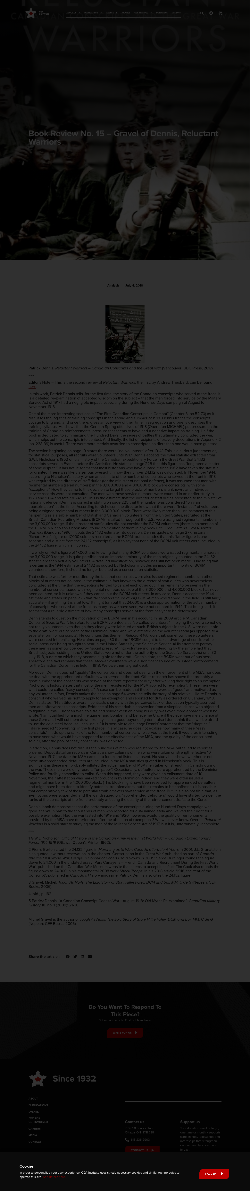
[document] (125, 595)
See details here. (54, 1177)
